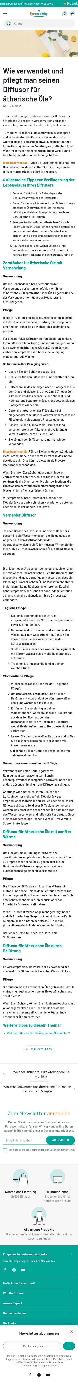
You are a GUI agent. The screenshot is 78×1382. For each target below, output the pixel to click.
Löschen (61, 23)
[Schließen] (69, 23)
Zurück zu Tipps (41, 1049)
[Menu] (5, 14)
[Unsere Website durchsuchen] (8, 23)
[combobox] (34, 23)
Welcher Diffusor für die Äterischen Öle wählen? (38, 1033)
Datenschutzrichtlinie (62, 1149)
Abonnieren (60, 1140)
